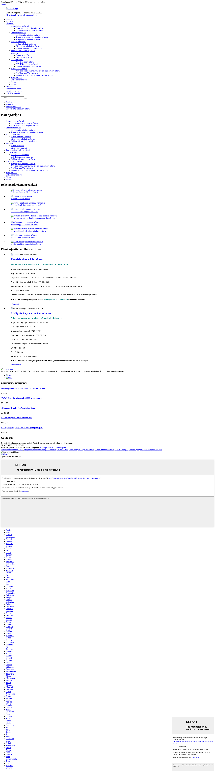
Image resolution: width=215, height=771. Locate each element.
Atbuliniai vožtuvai (18, 42)
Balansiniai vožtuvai (19, 80)
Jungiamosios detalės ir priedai (23, 51)
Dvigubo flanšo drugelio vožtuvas (24, 211)
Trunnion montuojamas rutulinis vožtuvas (32, 37)
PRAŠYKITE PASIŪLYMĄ (12, 445)
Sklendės (14, 53)
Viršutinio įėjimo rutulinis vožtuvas (24, 224)
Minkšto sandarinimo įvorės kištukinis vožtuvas (34, 75)
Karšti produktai (46, 447)
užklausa (14, 304)
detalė (20, 304)
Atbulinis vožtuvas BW (152, 450)
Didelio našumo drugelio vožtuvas (29, 30)
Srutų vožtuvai (16, 77)
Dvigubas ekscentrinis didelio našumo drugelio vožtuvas (33, 218)
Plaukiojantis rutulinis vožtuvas (28, 35)
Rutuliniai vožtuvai (18, 33)
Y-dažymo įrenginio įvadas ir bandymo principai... (22, 427)
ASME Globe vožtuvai (25, 62)
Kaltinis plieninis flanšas (20, 199)
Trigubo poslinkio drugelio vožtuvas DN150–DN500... (23, 388)
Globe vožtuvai (17, 60)
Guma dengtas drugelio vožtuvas (81, 450)
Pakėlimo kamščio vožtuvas (27, 73)
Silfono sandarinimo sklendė (12, 450)
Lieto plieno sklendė (24, 57)
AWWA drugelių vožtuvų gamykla (129, 450)
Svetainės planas (60, 447)
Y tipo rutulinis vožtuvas (104, 450)
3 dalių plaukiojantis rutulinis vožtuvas (26, 244)
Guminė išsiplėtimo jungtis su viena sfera (27, 205)
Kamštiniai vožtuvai (19, 69)
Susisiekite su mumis (14, 91)
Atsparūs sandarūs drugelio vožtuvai (30, 28)
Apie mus (10, 21)
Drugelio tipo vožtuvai (20, 26)
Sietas (13, 82)
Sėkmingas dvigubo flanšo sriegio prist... (18, 408)
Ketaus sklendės (22, 55)
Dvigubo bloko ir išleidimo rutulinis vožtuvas (28, 231)
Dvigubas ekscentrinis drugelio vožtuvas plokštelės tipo (46, 450)
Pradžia (9, 19)
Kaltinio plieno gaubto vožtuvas (28, 66)
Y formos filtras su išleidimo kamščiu (25, 192)
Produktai (10, 24)
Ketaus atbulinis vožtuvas (26, 44)
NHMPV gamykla (13, 93)
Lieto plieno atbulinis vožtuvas (28, 46)
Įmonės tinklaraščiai (14, 89)
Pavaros (14, 84)
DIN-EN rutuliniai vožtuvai (27, 64)
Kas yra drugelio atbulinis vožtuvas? (16, 418)
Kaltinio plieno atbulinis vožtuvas (29, 48)
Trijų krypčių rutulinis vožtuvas (28, 39)
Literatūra (10, 86)
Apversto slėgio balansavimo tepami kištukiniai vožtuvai (38, 71)
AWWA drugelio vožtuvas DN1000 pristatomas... (21, 398)
